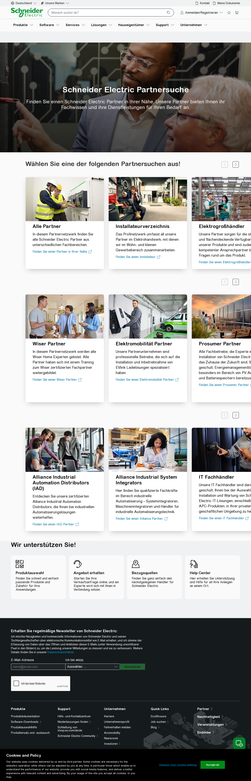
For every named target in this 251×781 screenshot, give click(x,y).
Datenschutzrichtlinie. (60, 652)
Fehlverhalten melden (117, 727)
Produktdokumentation (25, 716)
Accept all (212, 764)
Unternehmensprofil (116, 721)
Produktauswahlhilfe (24, 727)
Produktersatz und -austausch (30, 732)
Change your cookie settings (178, 764)
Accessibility (112, 732)
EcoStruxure (158, 716)
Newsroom (111, 738)
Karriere (109, 716)
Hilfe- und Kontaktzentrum (74, 716)
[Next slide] (236, 164)
